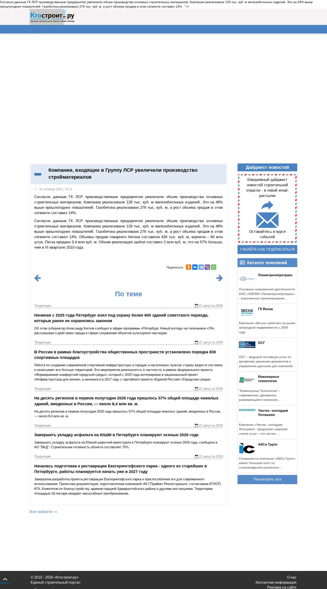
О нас (292, 577)
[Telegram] (201, 267)
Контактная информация (276, 582)
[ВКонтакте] (195, 267)
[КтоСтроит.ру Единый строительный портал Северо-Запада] (52, 21)
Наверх (5, 583)
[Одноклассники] (188, 267)
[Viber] (207, 267)
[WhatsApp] (213, 267)
